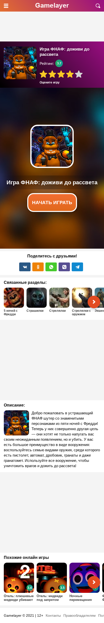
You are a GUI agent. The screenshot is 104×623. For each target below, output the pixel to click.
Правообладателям (79, 615)
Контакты (53, 615)
